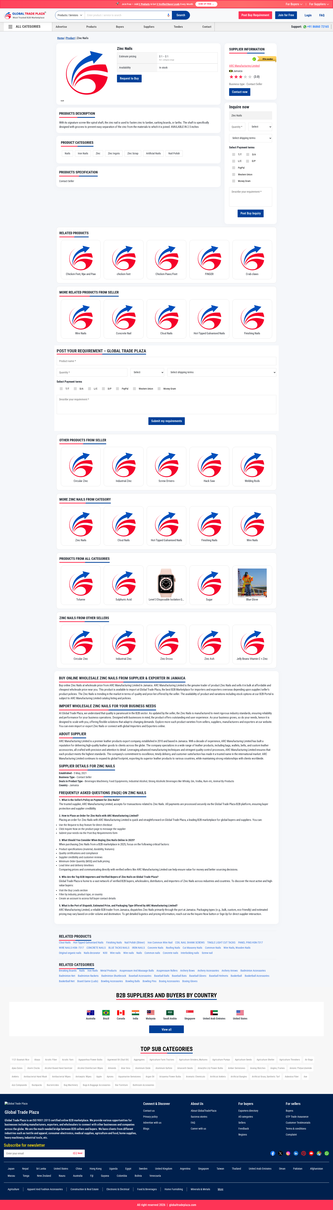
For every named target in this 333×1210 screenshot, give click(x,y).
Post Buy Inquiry (250, 213)
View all (167, 1029)
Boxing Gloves (189, 981)
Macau (11, 1175)
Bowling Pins (149, 981)
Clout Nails (166, 333)
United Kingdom (163, 1168)
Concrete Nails (155, 947)
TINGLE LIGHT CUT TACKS (221, 942)
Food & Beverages (147, 1189)
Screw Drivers (166, 481)
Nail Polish (174, 153)
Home (60, 38)
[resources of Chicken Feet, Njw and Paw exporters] (80, 257)
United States (61, 1168)
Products (91, 26)
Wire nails (115, 953)
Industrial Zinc (124, 481)
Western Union (244, 174)
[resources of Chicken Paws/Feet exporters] (166, 257)
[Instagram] (288, 1153)
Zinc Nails (80, 540)
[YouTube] (311, 1153)
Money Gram (244, 181)
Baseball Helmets (218, 976)
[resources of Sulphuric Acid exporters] (123, 583)
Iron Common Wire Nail (160, 942)
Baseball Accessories (140, 976)
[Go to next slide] (62, 100)
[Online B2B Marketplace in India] (28, 15)
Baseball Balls (161, 976)
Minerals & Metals (200, 1189)
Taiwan (220, 1168)
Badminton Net (67, 976)
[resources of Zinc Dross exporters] (166, 642)
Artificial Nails (153, 153)
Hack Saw (209, 481)
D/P (253, 161)
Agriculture (13, 1189)
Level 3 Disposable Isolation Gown (166, 599)
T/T (239, 154)
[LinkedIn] (295, 1153)
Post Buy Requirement (255, 15)
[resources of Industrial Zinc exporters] (123, 464)
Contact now (239, 92)
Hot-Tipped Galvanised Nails (209, 333)
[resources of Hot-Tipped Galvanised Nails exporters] (209, 316)
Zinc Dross (166, 659)
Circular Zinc (81, 481)
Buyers (120, 26)
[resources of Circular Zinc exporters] (80, 464)
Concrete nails (170, 953)
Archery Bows (187, 970)
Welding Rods (252, 481)
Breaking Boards (68, 970)
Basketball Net (67, 981)
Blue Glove (252, 599)
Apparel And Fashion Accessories (45, 1189)
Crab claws (252, 274)
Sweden (143, 1168)
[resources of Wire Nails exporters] (80, 316)
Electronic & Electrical (118, 1189)
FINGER (209, 274)
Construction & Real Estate (85, 1189)
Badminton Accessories (253, 970)
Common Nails (213, 947)
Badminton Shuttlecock (113, 976)
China (79, 1168)
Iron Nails (83, 153)
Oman (282, 1168)
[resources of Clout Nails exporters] (166, 316)
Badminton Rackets (88, 976)
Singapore (203, 1168)
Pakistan (297, 1168)
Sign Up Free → (206, 4)
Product (70, 38)
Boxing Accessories (169, 981)
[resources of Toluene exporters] (80, 583)
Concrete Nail (123, 333)
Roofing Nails (173, 947)
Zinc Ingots (114, 153)
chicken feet (123, 274)
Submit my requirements (166, 421)
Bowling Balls (132, 981)
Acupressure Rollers (166, 970)
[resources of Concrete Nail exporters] (123, 316)
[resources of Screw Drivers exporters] (166, 464)
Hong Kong (96, 1168)
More (220, 1189)
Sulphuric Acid (124, 599)
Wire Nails (80, 333)
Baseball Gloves (197, 976)
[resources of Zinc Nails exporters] (80, 523)
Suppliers (149, 26)
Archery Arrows (230, 970)
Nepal (25, 1168)
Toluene (80, 599)
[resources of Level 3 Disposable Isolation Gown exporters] (166, 583)
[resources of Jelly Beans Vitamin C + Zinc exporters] (252, 642)
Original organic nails (70, 953)
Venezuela (155, 1175)
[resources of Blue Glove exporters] (252, 583)
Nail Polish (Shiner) (134, 942)
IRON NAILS (138, 947)
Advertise (61, 26)
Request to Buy (129, 78)
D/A (253, 154)
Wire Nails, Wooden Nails (237, 947)
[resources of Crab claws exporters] (252, 257)
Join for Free (286, 15)
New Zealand (44, 1175)
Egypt (128, 1168)
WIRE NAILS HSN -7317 (71, 947)
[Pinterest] (303, 1153)
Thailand (236, 1168)
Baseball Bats (179, 976)
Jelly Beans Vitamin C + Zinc (252, 659)
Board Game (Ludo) (87, 981)
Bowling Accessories (112, 981)
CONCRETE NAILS (96, 947)
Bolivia (138, 1175)
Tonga (26, 1175)
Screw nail (207, 953)
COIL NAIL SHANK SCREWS (189, 942)
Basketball (236, 976)
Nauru (62, 1175)
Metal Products (108, 970)
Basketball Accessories (257, 976)
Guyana (105, 1175)
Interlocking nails (190, 953)
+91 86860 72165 (318, 26)
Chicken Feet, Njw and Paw (81, 274)
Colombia (122, 1175)
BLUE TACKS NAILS (118, 947)
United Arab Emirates (260, 1168)
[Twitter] (280, 1153)
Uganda (113, 1168)
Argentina (185, 1168)
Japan (11, 1168)
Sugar (209, 599)
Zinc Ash (209, 659)
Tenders (178, 26)
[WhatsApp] (326, 1153)
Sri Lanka (41, 1168)
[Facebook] (272, 1153)
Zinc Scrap (132, 153)
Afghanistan (316, 1168)
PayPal (241, 167)
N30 (105, 953)
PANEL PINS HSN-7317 (250, 942)
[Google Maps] (319, 1153)
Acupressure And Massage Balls (136, 970)
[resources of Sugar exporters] (209, 583)
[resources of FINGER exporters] (209, 257)
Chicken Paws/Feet (166, 274)
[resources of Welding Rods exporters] (252, 464)
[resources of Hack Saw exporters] (209, 464)
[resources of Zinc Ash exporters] (209, 642)
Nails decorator (92, 953)
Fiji (91, 1175)
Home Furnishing (174, 1189)
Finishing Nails (252, 333)
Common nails (152, 953)
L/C (239, 161)
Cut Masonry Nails (192, 947)
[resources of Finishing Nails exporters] (252, 316)
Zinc (98, 153)
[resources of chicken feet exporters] (123, 257)
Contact (206, 26)
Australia (77, 1175)
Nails (67, 153)
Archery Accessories (208, 970)
